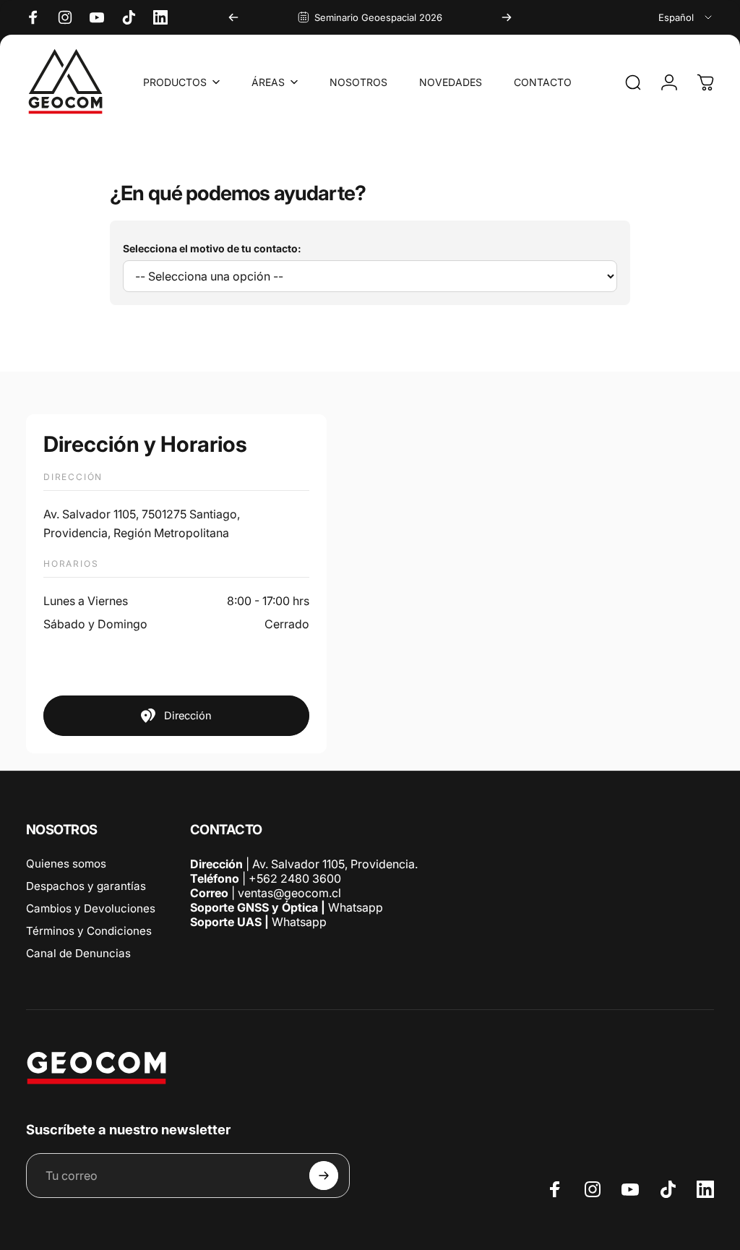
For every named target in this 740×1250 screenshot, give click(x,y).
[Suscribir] (323, 1175)
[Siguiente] (506, 17)
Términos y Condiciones (89, 931)
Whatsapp (354, 907)
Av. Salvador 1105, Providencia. (335, 864)
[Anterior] (233, 17)
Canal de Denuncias (78, 953)
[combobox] (686, 17)
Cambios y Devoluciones (90, 908)
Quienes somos (66, 863)
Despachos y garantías (86, 886)
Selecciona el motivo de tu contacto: (212, 248)
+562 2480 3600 (295, 878)
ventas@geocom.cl (289, 893)
